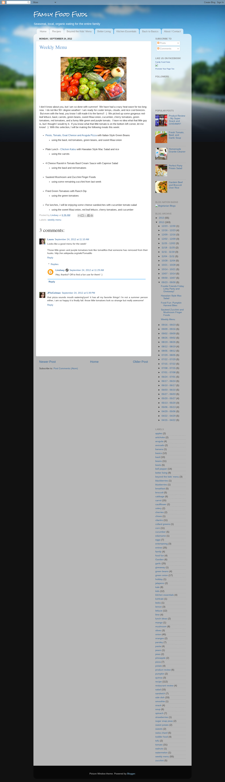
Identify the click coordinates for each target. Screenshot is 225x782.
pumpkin (159, 674)
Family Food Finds (60, 14)
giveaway (160, 567)
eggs (157, 540)
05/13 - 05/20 (169, 403)
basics (158, 453)
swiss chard (161, 733)
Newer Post (47, 361)
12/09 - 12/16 (169, 234)
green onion (161, 575)
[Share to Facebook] (88, 215)
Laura (50, 239)
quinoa (158, 677)
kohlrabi (159, 599)
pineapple (160, 658)
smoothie (160, 701)
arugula (159, 441)
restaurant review (164, 685)
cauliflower (160, 504)
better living (161, 473)
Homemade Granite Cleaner (177, 150)
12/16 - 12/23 (169, 230)
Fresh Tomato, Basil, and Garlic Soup (176, 135)
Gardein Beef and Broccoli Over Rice (176, 185)
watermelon (161, 752)
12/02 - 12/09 (169, 239)
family (158, 551)
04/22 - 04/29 (169, 416)
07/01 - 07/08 (169, 372)
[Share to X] (85, 215)
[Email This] (79, 215)
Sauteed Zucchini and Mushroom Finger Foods (172, 312)
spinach (159, 713)
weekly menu (54, 220)
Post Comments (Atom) (66, 368)
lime (157, 614)
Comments (165, 48)
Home (43, 31)
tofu (157, 741)
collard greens (162, 524)
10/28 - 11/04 (169, 260)
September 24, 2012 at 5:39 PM (78, 293)
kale (157, 587)
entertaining (161, 544)
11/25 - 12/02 (169, 243)
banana (159, 449)
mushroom (161, 626)
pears (158, 650)
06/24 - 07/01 (169, 377)
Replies (54, 264)
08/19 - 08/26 (169, 342)
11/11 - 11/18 (168, 252)
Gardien (159, 559)
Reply (50, 257)
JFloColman (54, 293)
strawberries (161, 717)
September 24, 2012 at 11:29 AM (87, 270)
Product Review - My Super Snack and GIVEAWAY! (177, 120)
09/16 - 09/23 (169, 325)
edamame (160, 536)
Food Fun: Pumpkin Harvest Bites (171, 304)
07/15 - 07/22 (169, 364)
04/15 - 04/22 (169, 420)
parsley (159, 642)
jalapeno (159, 583)
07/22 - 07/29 (169, 359)
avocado (159, 445)
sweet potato (162, 725)
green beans (162, 571)
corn (157, 528)
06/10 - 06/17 (169, 385)
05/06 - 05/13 (169, 407)
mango (159, 622)
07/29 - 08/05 (169, 355)
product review (163, 670)
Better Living (104, 31)
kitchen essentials (164, 595)
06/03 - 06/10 (169, 390)
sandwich (160, 693)
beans (158, 461)
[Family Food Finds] (156, 65)
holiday (159, 579)
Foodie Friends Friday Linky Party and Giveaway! (172, 289)
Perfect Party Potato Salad (175, 167)
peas (157, 654)
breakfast (160, 488)
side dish (160, 697)
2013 (162, 218)
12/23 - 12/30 (169, 226)
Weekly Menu (168, 319)
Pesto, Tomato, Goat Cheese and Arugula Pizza (71, 135)
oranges (159, 638)
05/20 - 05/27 (169, 398)
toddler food (161, 737)
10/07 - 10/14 (169, 273)
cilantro (159, 520)
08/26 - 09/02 (169, 338)
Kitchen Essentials (126, 31)
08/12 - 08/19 (169, 346)
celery (158, 508)
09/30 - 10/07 (169, 278)
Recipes (56, 31)
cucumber (160, 532)
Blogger (131, 773)
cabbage (159, 496)
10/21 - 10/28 (169, 265)
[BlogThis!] (82, 215)
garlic (158, 563)
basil (157, 457)
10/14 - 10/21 (169, 269)
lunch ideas (161, 618)
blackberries (161, 480)
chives (158, 516)
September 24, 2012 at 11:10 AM (72, 239)
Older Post (140, 361)
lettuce (158, 611)
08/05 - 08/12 (169, 351)
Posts (162, 43)
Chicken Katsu (68, 149)
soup (157, 709)
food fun (159, 555)
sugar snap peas (164, 721)
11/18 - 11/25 (169, 247)
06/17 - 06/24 (169, 381)
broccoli (159, 492)
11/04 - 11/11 (168, 256)
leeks (158, 603)
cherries (159, 512)
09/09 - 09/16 (169, 329)
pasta (158, 646)
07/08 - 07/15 (169, 368)
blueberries (161, 484)
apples (158, 433)
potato (158, 666)
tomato (159, 744)
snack (158, 705)
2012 (162, 222)
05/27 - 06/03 (169, 394)
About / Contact (172, 31)
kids (157, 591)
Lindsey (54, 215)
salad (158, 689)
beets (158, 465)
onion (158, 634)
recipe (158, 681)
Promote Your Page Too (164, 69)
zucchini (159, 760)
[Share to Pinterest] (91, 215)
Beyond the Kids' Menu (79, 31)
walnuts (159, 748)
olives (158, 630)
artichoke (160, 437)
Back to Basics (150, 31)
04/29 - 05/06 (169, 411)
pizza (158, 662)
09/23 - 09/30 (169, 282)
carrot (158, 500)
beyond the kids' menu (167, 477)
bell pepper (161, 469)
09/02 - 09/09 (169, 333)
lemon (158, 607)
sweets (159, 729)
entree (158, 547)
